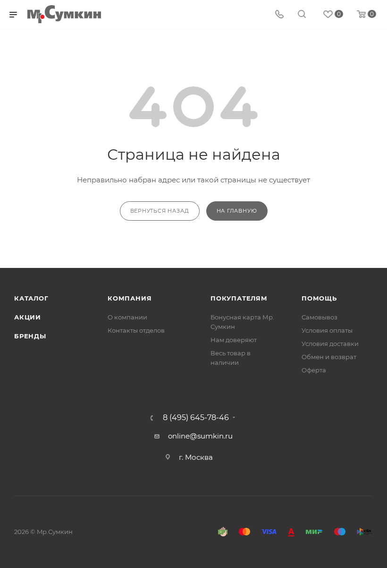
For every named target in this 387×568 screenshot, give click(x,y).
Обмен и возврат (329, 357)
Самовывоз (319, 317)
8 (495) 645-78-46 (196, 418)
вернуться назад (159, 210)
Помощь (319, 298)
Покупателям (239, 298)
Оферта (314, 370)
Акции (27, 317)
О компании (127, 317)
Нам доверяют (233, 340)
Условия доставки (330, 343)
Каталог (31, 298)
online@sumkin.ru (200, 435)
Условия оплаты (327, 330)
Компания (129, 298)
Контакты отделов (136, 330)
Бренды (30, 336)
